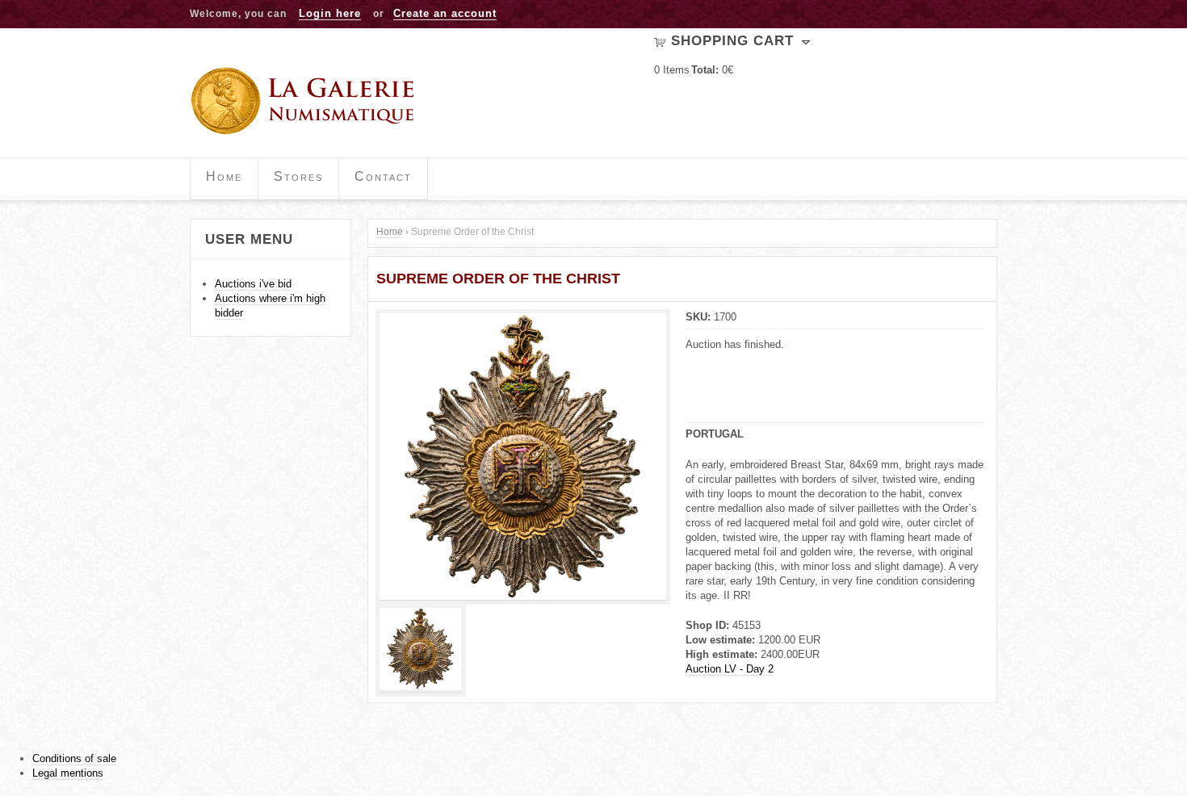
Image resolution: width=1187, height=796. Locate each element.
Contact (383, 176)
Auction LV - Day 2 (730, 669)
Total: (705, 70)
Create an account (445, 13)
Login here (330, 13)
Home (224, 176)
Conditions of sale (74, 758)
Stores (298, 176)
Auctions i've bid (253, 284)
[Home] (308, 101)
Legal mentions (67, 773)
